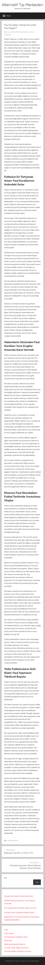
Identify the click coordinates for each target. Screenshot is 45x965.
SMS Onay (8, 941)
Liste (6, 930)
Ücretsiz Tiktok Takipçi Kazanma (16, 948)
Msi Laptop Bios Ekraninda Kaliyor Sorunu (20, 908)
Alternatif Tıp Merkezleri (22, 4)
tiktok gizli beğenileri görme (14, 944)
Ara (5, 878)
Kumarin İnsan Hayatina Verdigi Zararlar (19, 912)
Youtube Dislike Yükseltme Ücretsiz (17, 951)
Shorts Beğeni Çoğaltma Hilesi (16, 937)
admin (32, 32)
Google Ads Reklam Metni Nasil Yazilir (18, 896)
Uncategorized (12, 840)
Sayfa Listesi (9, 933)
